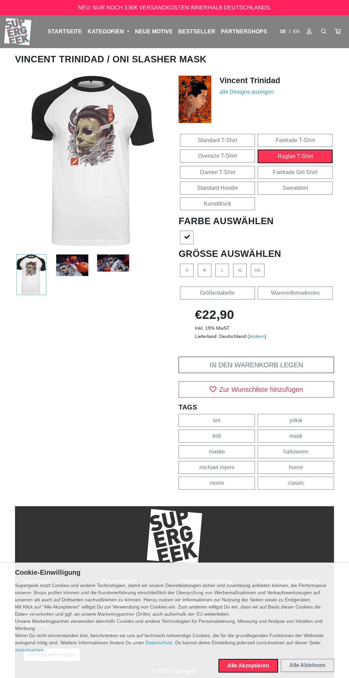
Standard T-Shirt (217, 140)
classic (296, 483)
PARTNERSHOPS (244, 31)
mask (295, 436)
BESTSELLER (196, 31)
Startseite (65, 31)
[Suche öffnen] (324, 32)
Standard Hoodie (217, 188)
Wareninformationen (295, 293)
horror (296, 467)
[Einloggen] (309, 32)
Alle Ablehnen (307, 665)
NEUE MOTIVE (154, 31)
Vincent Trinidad (61, 59)
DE (283, 31)
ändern (256, 336)
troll (216, 436)
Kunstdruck (217, 203)
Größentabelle (217, 293)
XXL (257, 270)
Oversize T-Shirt (217, 156)
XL (240, 270)
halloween (295, 451)
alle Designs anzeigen (246, 92)
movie (217, 483)
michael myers (216, 467)
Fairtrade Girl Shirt (295, 172)
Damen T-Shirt (217, 172)
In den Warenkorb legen (256, 365)
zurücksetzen (29, 649)
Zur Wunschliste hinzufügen (261, 389)
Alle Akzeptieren (248, 665)
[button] (338, 32)
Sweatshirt (295, 188)
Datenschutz (159, 642)
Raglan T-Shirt (295, 156)
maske (217, 451)
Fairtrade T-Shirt (295, 140)
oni (217, 420)
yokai (295, 420)
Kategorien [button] (106, 31)
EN (296, 31)
